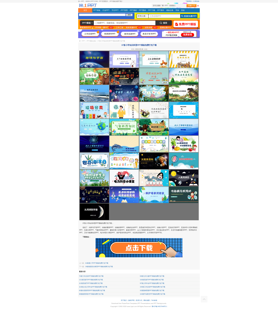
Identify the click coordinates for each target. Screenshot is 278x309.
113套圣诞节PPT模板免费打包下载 (91, 283)
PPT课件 (160, 10)
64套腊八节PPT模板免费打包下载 (96, 263)
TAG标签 (154, 300)
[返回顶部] (204, 299)
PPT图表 (142, 10)
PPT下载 (151, 10)
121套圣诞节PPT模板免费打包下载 (91, 280)
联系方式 (139, 300)
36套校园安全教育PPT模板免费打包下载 (99, 266)
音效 (183, 10)
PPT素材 (133, 10)
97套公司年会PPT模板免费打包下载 (152, 283)
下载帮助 (189, 1)
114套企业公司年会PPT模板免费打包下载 (93, 287)
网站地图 (147, 300)
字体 (177, 10)
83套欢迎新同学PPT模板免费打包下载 (92, 290)
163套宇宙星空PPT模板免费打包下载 (152, 294)
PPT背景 (124, 10)
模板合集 (169, 10)
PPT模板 (96, 10)
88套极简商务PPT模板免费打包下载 (91, 294)
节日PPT (115, 10)
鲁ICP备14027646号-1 (159, 306)
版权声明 (131, 300)
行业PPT (106, 10)
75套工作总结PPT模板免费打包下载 (91, 276)
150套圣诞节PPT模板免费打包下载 (152, 280)
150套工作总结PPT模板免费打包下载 (152, 287)
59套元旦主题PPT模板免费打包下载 (152, 276)
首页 (85, 10)
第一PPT (82, 41)
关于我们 (124, 300)
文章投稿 (196, 1)
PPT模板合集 (91, 41)
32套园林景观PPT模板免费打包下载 (152, 290)
